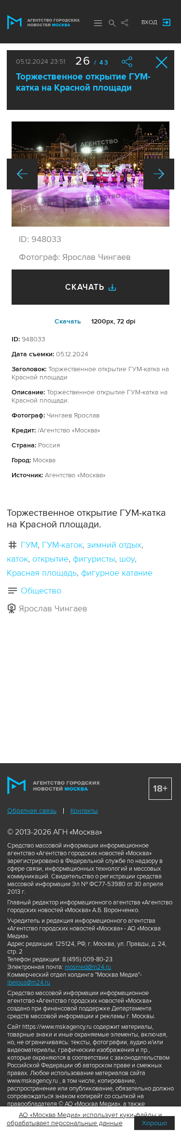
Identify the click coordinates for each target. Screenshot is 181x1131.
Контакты (84, 811)
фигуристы (94, 558)
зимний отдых (114, 544)
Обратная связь (31, 811)
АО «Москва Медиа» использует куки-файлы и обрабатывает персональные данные (85, 1119)
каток (17, 558)
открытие (50, 558)
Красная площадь (42, 572)
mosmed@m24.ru (88, 967)
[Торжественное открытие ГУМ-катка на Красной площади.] (90, 174)
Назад (22, 174)
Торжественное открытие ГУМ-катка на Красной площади (83, 82)
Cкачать (68, 321)
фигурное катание (117, 572)
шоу (127, 558)
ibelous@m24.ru (28, 982)
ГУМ (29, 544)
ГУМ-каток (62, 544)
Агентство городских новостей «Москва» (43, 22)
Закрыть (161, 62)
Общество (41, 590)
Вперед (158, 174)
